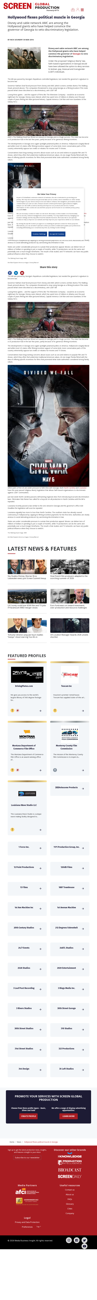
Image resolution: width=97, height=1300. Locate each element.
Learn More (69, 1116)
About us (70, 1194)
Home (12, 1142)
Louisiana (82, 488)
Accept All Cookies (57, 234)
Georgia (76, 53)
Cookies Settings (39, 234)
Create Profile (28, 1116)
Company (70, 1213)
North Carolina (69, 488)
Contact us (70, 1189)
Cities (69, 1208)
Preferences (27, 1227)
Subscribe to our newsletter (27, 1157)
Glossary (70, 1204)
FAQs (70, 1199)
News (19, 1142)
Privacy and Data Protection (27, 1222)
